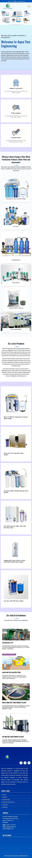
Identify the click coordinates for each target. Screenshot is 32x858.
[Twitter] (25, 762)
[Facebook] (20, 762)
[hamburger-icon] (29, 6)
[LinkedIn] (29, 762)
